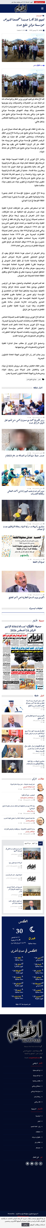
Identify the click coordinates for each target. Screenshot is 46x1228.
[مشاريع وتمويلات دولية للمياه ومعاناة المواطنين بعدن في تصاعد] (12, 766)
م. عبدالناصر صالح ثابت (27, 798)
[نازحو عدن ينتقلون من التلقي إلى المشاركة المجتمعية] (32, 853)
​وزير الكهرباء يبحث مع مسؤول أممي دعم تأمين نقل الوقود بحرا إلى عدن (24, 421)
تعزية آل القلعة (38, 562)
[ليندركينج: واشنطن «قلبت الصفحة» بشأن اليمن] (32, 905)
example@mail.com (34, 1058)
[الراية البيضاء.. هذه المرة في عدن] (32, 879)
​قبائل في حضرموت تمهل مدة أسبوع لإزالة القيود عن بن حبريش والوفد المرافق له (34, 733)
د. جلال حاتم (31, 811)
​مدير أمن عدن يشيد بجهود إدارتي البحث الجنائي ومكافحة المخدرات (25, 492)
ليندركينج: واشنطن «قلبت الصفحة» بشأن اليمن (15, 902)
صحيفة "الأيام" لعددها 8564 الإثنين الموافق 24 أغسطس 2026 (23, 628)
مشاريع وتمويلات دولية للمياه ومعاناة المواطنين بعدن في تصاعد (23, 528)
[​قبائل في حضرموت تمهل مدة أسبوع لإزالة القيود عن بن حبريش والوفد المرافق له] (12, 736)
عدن (39, 379)
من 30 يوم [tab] (27, 843)
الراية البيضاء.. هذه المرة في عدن (14, 875)
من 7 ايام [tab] (34, 843)
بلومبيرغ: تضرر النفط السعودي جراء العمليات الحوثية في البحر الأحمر (14, 889)
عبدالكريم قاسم (30, 821)
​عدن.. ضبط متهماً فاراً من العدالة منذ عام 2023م (24, 455)
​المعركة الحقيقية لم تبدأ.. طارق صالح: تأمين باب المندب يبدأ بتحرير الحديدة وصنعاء (34, 748)
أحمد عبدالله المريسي (29, 787)
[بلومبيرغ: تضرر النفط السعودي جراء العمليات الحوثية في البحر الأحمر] (32, 891)
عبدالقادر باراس (30, 832)
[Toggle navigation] (42, 8)
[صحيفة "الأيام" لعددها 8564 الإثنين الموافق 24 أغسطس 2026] (23, 661)
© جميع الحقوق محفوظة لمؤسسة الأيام (27, 1214)
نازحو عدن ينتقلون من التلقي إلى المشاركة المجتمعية (14, 850)
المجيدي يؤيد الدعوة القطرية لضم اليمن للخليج (26, 597)
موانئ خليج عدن (31, 379)
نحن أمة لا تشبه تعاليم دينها (15, 863)
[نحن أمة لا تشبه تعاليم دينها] (32, 867)
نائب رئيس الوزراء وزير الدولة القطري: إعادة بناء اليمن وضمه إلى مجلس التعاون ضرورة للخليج (35, 703)
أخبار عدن (39, 15)
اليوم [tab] (40, 843)
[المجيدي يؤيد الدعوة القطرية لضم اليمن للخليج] (12, 721)
